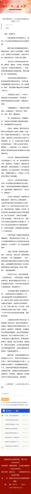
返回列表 (5, 399)
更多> (17, 411)
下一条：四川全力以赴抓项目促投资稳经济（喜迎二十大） (15, 405)
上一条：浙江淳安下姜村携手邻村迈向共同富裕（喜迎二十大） (15, 402)
